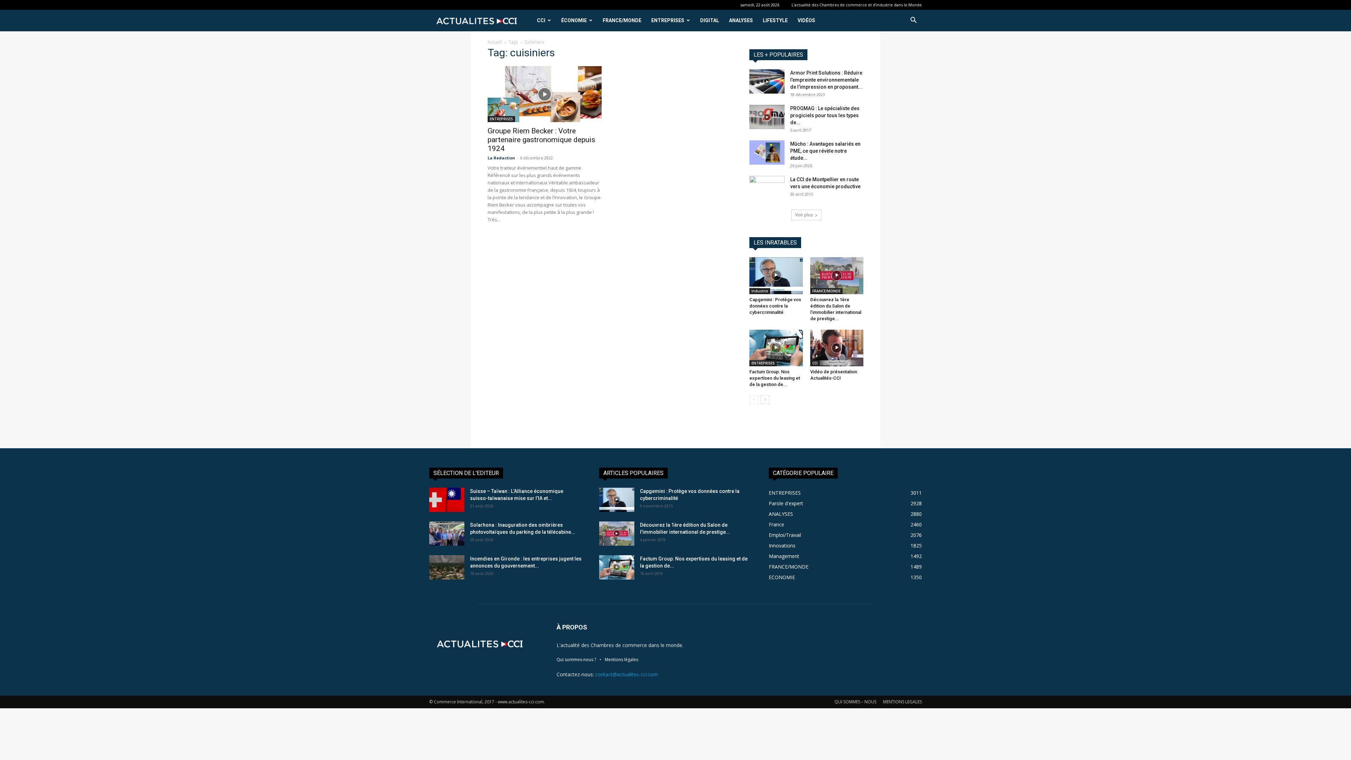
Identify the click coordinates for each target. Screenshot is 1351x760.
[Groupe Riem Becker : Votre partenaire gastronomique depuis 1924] (545, 94)
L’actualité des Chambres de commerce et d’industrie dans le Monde (857, 4)
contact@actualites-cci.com (626, 674)
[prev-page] (753, 399)
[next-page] (765, 399)
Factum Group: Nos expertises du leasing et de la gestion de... (774, 378)
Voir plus (804, 215)
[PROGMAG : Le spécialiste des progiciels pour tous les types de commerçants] (767, 117)
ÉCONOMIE (574, 20)
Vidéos (806, 20)
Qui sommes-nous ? (576, 660)
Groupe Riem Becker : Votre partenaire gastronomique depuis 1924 (541, 140)
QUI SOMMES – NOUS (855, 702)
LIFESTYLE (775, 20)
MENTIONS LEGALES (902, 702)
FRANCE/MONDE (622, 20)
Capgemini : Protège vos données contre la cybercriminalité (775, 306)
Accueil (495, 42)
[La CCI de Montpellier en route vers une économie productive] (767, 182)
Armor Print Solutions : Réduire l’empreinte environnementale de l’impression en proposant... (826, 80)
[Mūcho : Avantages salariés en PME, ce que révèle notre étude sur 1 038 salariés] (767, 152)
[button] (913, 21)
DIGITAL (709, 20)
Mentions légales (621, 660)
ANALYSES (741, 20)
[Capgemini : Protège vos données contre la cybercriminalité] (776, 275)
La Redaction (501, 157)
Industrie (759, 291)
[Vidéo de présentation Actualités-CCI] (837, 348)
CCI (541, 20)
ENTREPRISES (667, 20)
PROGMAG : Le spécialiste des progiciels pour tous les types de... (825, 115)
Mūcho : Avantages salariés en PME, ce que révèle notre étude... (825, 151)
